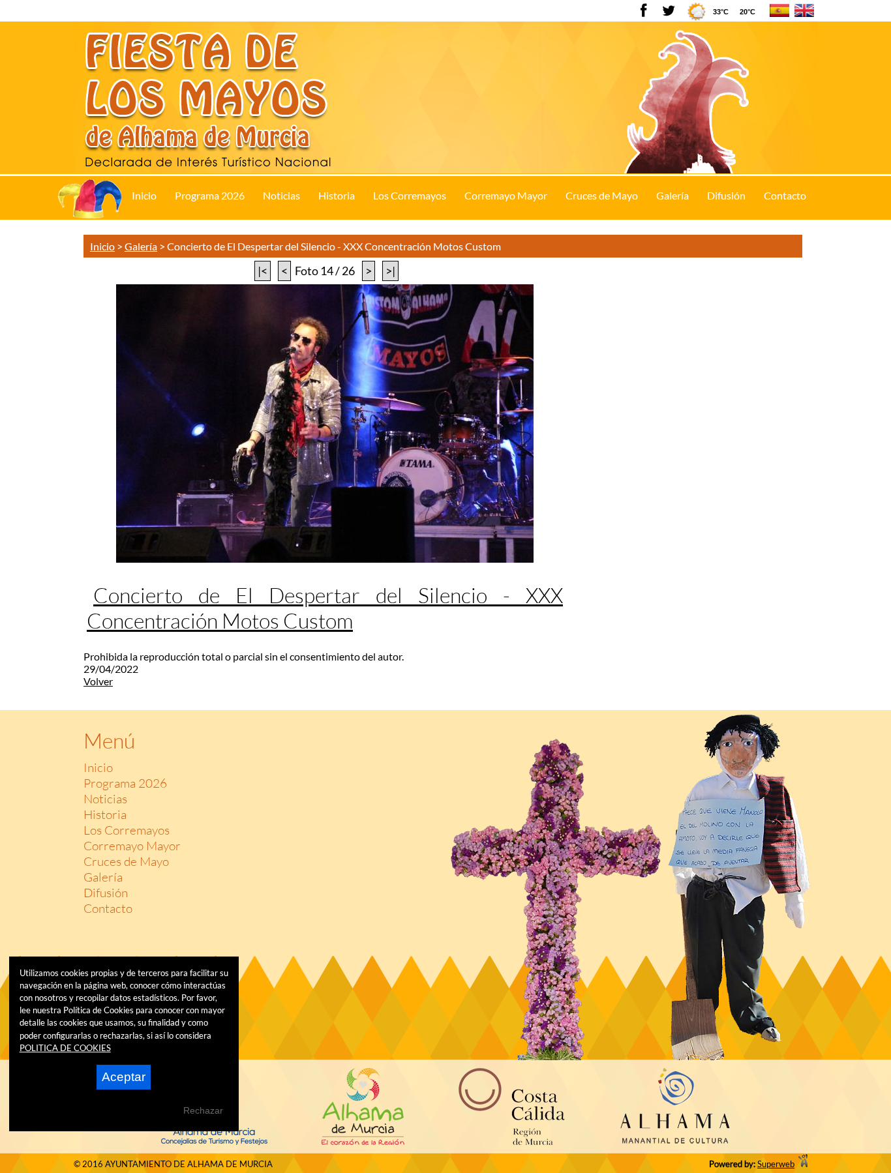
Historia (105, 814)
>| (390, 271)
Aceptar (123, 1077)
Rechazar (203, 1110)
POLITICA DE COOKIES (65, 1048)
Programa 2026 (125, 783)
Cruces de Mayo (126, 861)
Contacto (107, 908)
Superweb (775, 1164)
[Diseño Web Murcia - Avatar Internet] (803, 1164)
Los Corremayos (126, 830)
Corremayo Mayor (132, 846)
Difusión (105, 892)
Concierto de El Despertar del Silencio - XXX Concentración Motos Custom (325, 607)
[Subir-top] (797, 696)
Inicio (102, 246)
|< (262, 271)
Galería (141, 246)
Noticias (105, 799)
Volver (98, 681)
